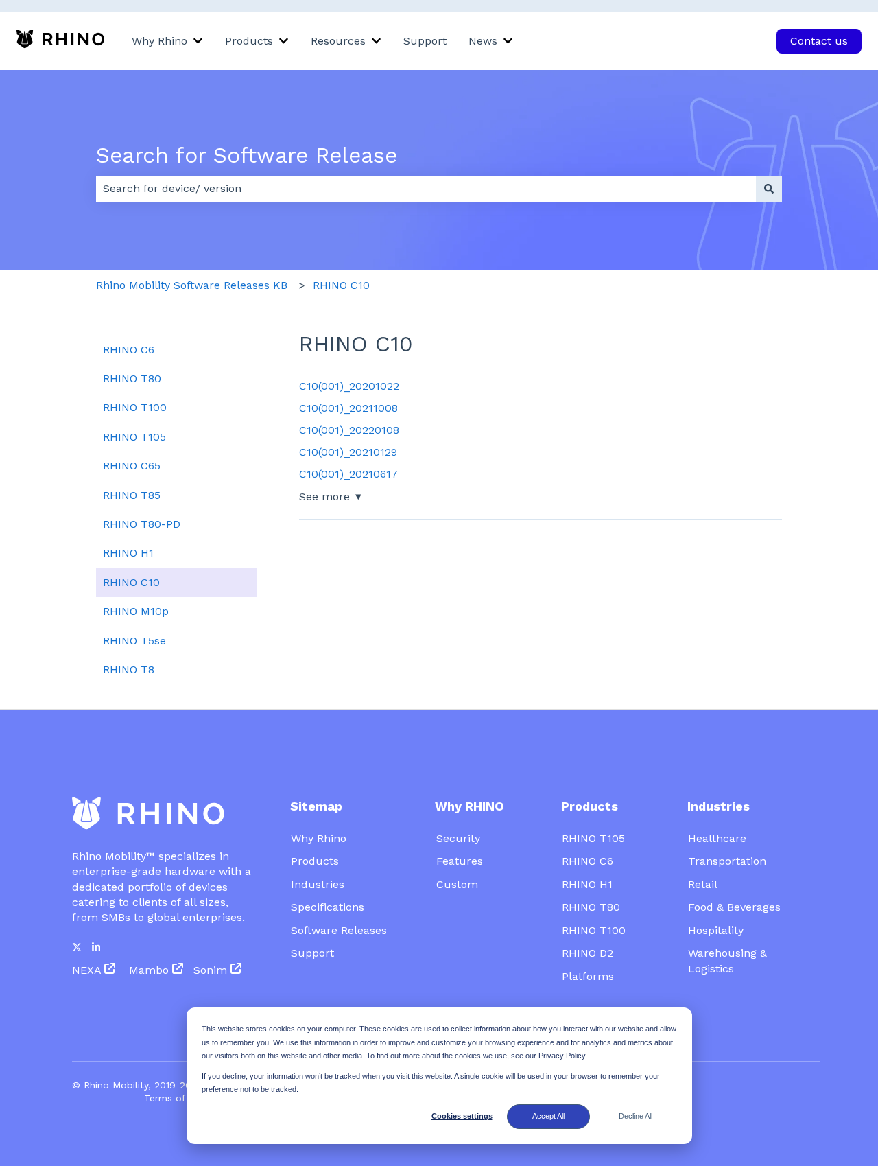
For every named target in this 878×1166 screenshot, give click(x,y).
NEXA (86, 970)
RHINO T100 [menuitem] (135, 407)
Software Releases (340, 930)
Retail (702, 884)
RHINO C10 (341, 285)
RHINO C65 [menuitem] (132, 465)
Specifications (327, 906)
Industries (317, 884)
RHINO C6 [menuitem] (128, 349)
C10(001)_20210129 (348, 451)
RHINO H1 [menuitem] (128, 552)
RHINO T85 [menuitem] (132, 495)
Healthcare (717, 838)
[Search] (769, 189)
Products (249, 40)
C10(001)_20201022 (349, 386)
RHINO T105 (593, 838)
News (482, 40)
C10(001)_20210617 (348, 473)
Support (425, 40)
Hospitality (716, 930)
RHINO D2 (587, 952)
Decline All (635, 1116)
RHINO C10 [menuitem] (131, 582)
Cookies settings (462, 1116)
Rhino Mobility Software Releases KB (191, 285)
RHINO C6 (587, 860)
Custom (457, 884)
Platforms (588, 976)
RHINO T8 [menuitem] (128, 669)
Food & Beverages (734, 906)
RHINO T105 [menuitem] (134, 436)
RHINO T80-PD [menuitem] (141, 523)
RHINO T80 (591, 906)
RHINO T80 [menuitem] (132, 378)
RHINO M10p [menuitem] (136, 611)
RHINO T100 (594, 930)
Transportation (727, 860)
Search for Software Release (246, 155)
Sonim (211, 970)
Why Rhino (159, 40)
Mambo (150, 970)
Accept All (548, 1116)
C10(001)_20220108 (349, 429)
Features (459, 860)
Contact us (819, 40)
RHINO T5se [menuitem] (134, 640)
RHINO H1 (587, 884)
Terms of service (182, 1098)
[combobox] (426, 189)
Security (458, 838)
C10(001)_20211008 (348, 408)
